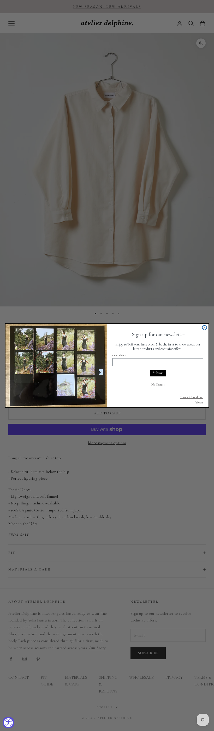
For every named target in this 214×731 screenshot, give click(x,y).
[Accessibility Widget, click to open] (8, 722)
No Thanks (157, 384)
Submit (158, 373)
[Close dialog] (204, 327)
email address (119, 355)
